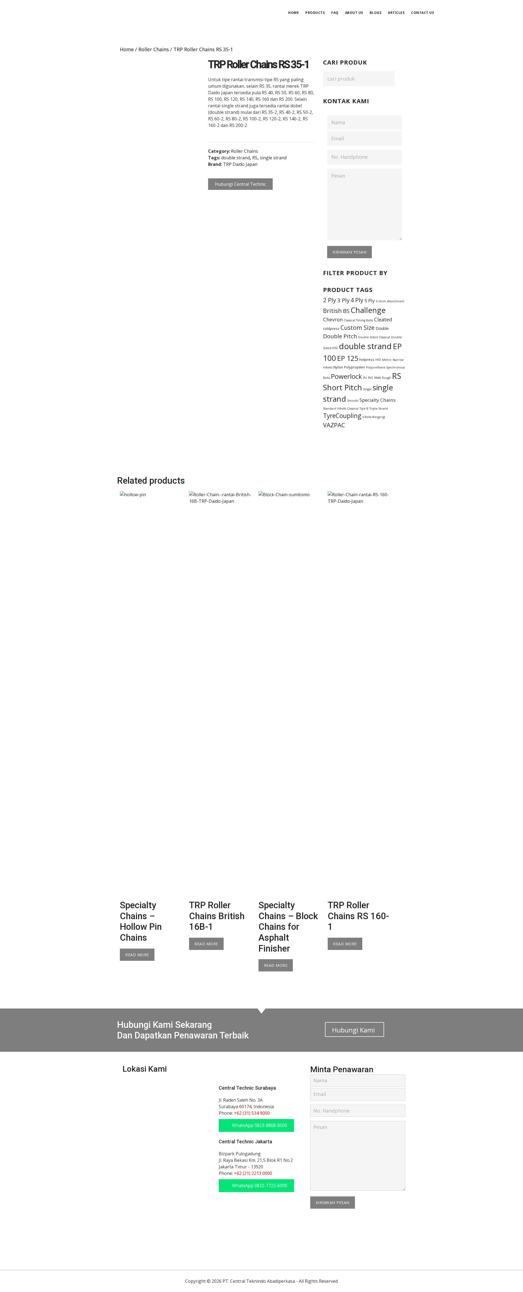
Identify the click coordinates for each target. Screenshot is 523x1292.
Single (367, 389)
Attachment (395, 301)
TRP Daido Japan (240, 164)
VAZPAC (334, 425)
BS (346, 311)
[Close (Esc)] (517, 6)
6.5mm (381, 301)
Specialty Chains (378, 400)
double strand (235, 158)
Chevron (333, 319)
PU (365, 378)
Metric (387, 360)
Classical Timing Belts (358, 320)
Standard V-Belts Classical (340, 408)
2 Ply (329, 300)
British (332, 310)
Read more (137, 954)
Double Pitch (340, 336)
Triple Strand (378, 408)
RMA (377, 378)
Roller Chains (153, 49)
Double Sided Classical (374, 337)
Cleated (383, 319)
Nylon (338, 367)
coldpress (331, 328)
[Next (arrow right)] (513, 646)
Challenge (368, 310)
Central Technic (127, 12)
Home (127, 49)
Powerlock (346, 376)
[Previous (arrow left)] (9, 646)
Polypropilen (354, 367)
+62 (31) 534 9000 (252, 1113)
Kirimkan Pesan (349, 252)
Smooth (352, 401)
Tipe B (364, 408)
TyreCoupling (342, 416)
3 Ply (343, 300)
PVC (370, 378)
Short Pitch (342, 387)
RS (254, 158)
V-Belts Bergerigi (373, 417)
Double (382, 328)
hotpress (366, 359)
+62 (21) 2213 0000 (253, 1173)
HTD (378, 360)
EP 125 (347, 358)
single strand (273, 158)
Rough (386, 378)
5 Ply (369, 300)
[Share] (505, 6)
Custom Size (357, 327)
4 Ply (357, 300)
